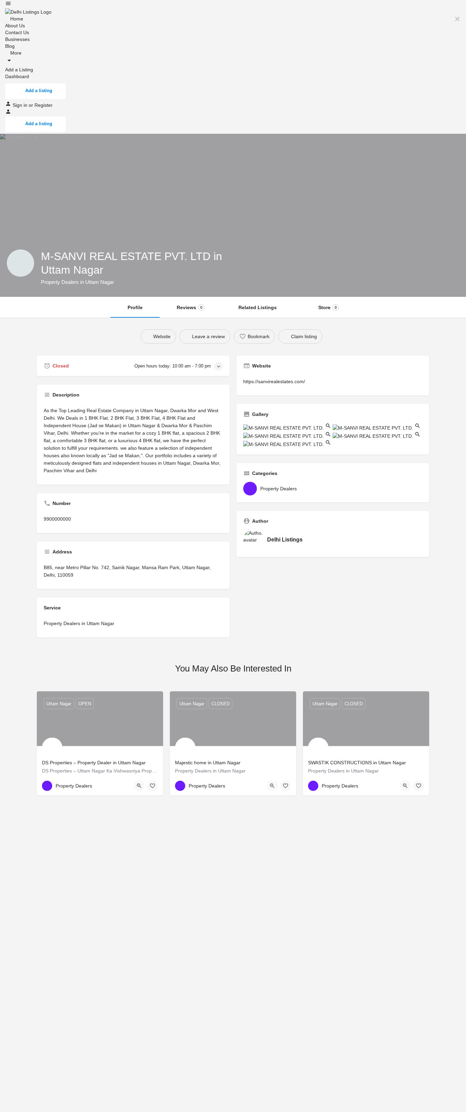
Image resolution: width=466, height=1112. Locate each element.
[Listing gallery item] (288, 427)
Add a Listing (19, 69)
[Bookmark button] (152, 785)
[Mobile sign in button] (8, 113)
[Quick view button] (139, 785)
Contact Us (17, 32)
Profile (135, 307)
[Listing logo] (20, 263)
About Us (15, 25)
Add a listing (38, 90)
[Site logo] (28, 11)
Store (327, 307)
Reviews (189, 307)
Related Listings (257, 307)
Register (43, 105)
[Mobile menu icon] (233, 4)
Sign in (21, 105)
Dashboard (17, 76)
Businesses (17, 39)
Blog (10, 46)
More (15, 53)
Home (16, 18)
